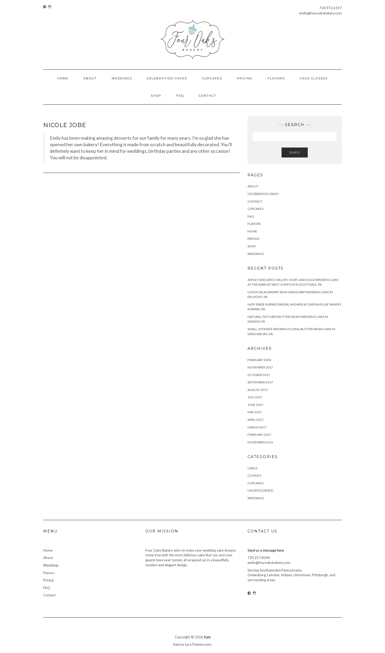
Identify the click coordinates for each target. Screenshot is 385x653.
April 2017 (255, 420)
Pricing (245, 78)
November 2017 (260, 367)
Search (294, 152)
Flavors (276, 78)
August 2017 (258, 390)
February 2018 (259, 360)
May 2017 (255, 412)
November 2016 (260, 442)
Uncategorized (260, 490)
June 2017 (255, 405)
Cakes (252, 468)
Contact (207, 95)
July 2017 (255, 397)
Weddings (122, 78)
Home (62, 78)
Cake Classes (314, 78)
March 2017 (257, 427)
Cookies (254, 475)
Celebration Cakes (167, 78)
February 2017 (259, 435)
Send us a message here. (266, 550)
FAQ (180, 95)
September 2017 (260, 382)
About (90, 78)
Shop (156, 95)
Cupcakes (212, 78)
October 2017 (259, 375)
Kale (207, 637)
